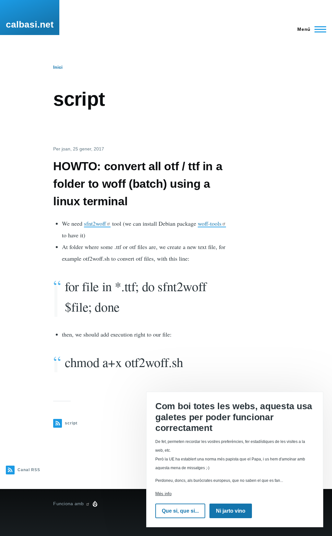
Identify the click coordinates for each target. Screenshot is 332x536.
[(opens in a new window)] (87, 503)
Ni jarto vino (230, 511)
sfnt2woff (95, 223)
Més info (163, 493)
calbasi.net (29, 24)
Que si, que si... (180, 511)
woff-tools (209, 223)
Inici (58, 67)
